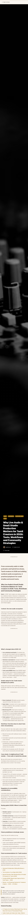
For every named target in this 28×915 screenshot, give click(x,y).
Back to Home (6, 2)
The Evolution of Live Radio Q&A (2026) (12, 872)
